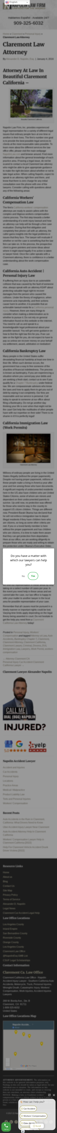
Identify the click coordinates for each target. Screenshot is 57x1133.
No (23, 576)
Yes (33, 576)
